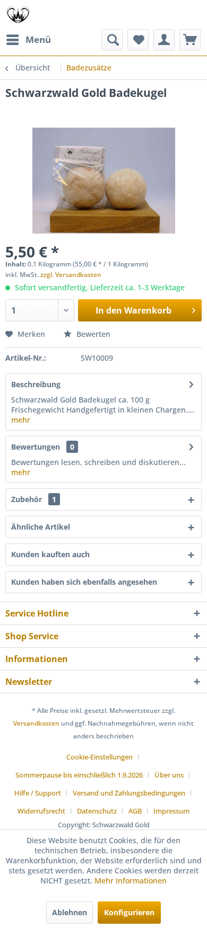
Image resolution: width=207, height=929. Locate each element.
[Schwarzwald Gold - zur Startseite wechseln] (18, 14)
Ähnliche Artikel (40, 527)
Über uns (169, 775)
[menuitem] (28, 39)
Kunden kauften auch (50, 554)
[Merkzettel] (138, 39)
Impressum (171, 811)
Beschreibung (36, 384)
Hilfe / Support (37, 793)
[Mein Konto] (164, 39)
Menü (38, 39)
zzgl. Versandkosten (70, 274)
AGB (135, 811)
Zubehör (33, 499)
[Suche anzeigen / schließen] (112, 39)
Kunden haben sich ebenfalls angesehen (84, 582)
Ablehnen (69, 912)
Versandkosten (36, 723)
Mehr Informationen (130, 881)
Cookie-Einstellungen (99, 757)
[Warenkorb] (190, 39)
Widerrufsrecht (41, 811)
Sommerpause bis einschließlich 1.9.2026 (79, 775)
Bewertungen (35, 447)
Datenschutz (97, 811)
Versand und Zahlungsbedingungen (129, 793)
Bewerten (92, 334)
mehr (20, 420)
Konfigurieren (129, 912)
